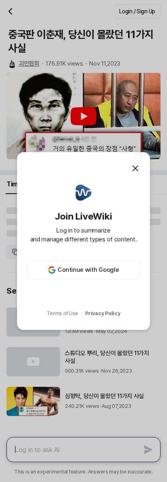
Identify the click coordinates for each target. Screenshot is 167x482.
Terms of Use (62, 313)
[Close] (135, 168)
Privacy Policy (102, 313)
